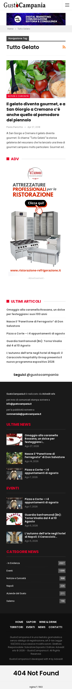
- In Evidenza (13, 563)
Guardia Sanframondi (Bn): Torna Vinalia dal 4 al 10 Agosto (43, 518)
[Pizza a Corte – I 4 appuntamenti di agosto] (14, 474)
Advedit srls (48, 393)
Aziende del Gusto (16, 593)
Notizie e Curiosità (18, 96)
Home (19, 622)
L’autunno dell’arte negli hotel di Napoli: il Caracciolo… (45, 535)
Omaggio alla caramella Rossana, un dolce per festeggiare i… (41, 438)
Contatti (55, 627)
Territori (16, 627)
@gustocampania (43, 374)
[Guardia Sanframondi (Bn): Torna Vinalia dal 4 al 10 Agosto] (14, 519)
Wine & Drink (48, 622)
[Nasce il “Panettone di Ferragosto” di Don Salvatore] (14, 458)
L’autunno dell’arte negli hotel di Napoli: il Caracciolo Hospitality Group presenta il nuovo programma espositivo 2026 (34, 357)
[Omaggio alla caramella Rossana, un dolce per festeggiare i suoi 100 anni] (14, 439)
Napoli (9, 585)
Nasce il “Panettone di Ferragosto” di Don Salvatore (45, 455)
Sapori (31, 622)
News (41, 627)
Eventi (9, 570)
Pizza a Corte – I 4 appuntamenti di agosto (35, 333)
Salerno (10, 601)
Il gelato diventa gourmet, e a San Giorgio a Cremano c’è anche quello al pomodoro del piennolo (35, 112)
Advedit (58, 659)
